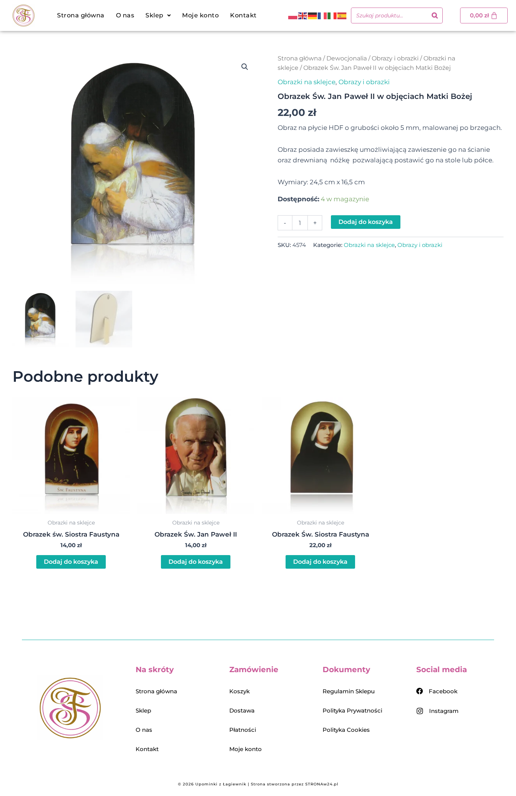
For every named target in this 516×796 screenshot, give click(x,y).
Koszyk (239, 691)
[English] (303, 15)
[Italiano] (332, 15)
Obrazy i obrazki (395, 58)
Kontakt (243, 15)
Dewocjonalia (346, 58)
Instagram (444, 710)
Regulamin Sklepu (349, 691)
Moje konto (200, 15)
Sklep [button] (154, 15)
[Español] (342, 15)
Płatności (242, 729)
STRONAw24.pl (321, 784)
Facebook (443, 691)
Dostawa (242, 710)
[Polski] (293, 15)
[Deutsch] (313, 15)
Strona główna (81, 15)
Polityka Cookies (346, 729)
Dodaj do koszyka (365, 221)
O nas (125, 15)
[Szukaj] (434, 15)
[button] (158, 15)
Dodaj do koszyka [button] (71, 561)
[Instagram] (419, 710)
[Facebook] (419, 691)
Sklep (143, 710)
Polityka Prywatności (352, 710)
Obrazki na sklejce (306, 82)
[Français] (323, 15)
